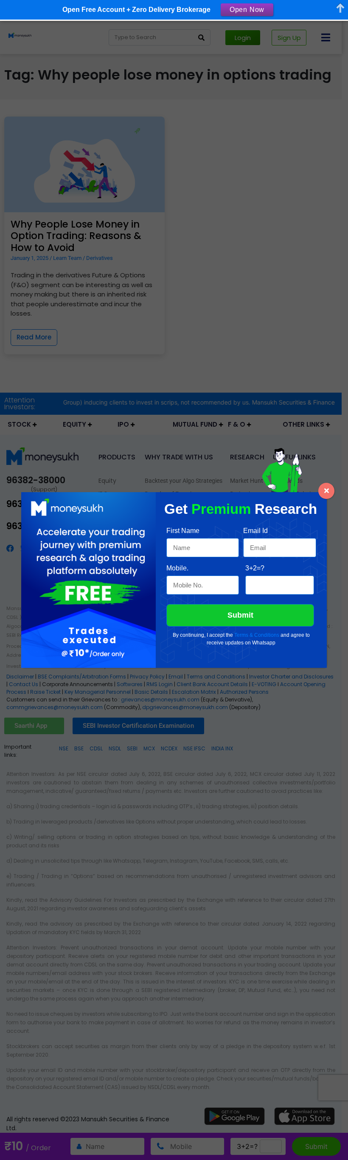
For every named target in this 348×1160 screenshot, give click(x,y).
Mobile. (177, 568)
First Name (182, 530)
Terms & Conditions (256, 635)
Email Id (255, 530)
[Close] (326, 491)
